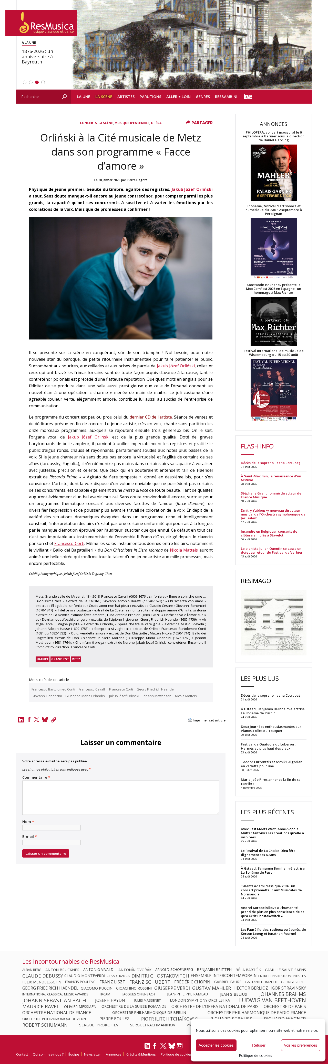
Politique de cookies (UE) (180, 1054)
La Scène (103, 96)
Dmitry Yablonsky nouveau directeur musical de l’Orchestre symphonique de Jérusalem (273, 514)
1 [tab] (24, 82)
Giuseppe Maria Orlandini (85, 696)
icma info (248, 97)
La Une (83, 96)
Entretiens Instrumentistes (282, 976)
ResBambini (226, 96)
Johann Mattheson (157, 696)
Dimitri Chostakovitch (160, 976)
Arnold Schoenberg (174, 970)
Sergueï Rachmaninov (152, 1025)
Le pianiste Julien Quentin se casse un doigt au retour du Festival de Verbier (272, 550)
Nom (28, 822)
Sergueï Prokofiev (98, 1025)
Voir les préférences (300, 1045)
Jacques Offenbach (138, 994)
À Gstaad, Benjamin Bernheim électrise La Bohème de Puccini (273, 870)
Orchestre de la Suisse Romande (133, 1006)
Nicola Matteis (184, 550)
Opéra (156, 123)
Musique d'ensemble (132, 123)
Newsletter (92, 1054)
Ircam (105, 994)
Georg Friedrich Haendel (156, 689)
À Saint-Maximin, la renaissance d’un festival (271, 478)
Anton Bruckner (62, 970)
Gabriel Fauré (227, 982)
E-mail (29, 837)
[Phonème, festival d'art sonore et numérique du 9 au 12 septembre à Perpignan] (273, 249)
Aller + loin (178, 96)
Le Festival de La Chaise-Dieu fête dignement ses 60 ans (268, 852)
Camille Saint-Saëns (285, 970)
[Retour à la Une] (41, 23)
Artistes (126, 96)
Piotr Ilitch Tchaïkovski (170, 1019)
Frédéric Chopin (192, 982)
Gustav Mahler (211, 988)
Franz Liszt (112, 982)
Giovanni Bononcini (47, 696)
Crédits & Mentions (141, 1054)
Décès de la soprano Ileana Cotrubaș (270, 463)
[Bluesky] (171, 1046)
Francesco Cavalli (92, 689)
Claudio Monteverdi (84, 976)
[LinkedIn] (147, 1048)
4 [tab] (43, 82)
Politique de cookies (255, 1055)
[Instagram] (180, 1046)
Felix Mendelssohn (41, 982)
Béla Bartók (248, 970)
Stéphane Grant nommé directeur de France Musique (271, 495)
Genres (203, 96)
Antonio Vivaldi (99, 970)
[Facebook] (29, 719)
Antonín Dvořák (134, 970)
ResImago (256, 580)
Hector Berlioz (250, 988)
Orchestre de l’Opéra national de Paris (215, 1006)
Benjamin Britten (214, 970)
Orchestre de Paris (285, 1006)
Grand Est (60, 659)
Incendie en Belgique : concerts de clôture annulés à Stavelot (269, 533)
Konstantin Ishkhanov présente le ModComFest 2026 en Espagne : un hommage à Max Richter (273, 288)
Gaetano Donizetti (261, 982)
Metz (75, 659)
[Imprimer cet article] (190, 720)
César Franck (118, 976)
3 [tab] (37, 82)
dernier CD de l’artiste (151, 417)
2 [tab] (31, 82)
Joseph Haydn (110, 1000)
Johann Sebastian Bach (54, 1000)
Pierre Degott (137, 180)
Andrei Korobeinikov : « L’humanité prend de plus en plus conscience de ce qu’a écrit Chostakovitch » (272, 911)
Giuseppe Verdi (172, 988)
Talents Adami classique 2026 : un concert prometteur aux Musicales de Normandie (271, 890)
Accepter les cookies (216, 1045)
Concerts (88, 123)
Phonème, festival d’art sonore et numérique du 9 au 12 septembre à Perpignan (273, 210)
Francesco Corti (69, 543)
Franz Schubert (149, 982)
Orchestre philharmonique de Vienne (55, 1019)
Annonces (113, 1054)
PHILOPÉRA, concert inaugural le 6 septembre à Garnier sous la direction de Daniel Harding (273, 136)
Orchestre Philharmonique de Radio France (257, 1013)
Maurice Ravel (40, 1006)
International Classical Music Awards (55, 994)
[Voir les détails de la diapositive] (191, 45)
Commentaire (36, 777)
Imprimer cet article (209, 720)
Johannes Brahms (282, 994)
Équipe (73, 1054)
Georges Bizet (293, 982)
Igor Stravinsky (288, 988)
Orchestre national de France (56, 1013)
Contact (22, 1054)
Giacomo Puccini (97, 988)
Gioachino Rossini (134, 988)
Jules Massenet (147, 1000)
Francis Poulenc (80, 982)
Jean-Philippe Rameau (187, 994)
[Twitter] (36, 719)
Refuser (258, 1045)
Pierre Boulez (114, 1019)
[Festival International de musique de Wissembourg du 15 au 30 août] (273, 390)
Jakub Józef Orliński (192, 189)
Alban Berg (32, 970)
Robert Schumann (45, 1025)
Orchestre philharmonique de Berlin (149, 1013)
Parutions (150, 96)
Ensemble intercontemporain (224, 976)
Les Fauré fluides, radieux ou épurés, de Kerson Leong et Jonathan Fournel (273, 931)
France (42, 659)
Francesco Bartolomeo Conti (53, 689)
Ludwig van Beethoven (272, 1000)
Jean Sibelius (233, 994)
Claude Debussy (42, 976)
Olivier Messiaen (80, 1006)
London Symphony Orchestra (200, 1000)
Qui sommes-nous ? (48, 1054)
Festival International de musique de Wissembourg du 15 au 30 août (274, 353)
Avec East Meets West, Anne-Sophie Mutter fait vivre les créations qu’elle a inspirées (272, 833)
